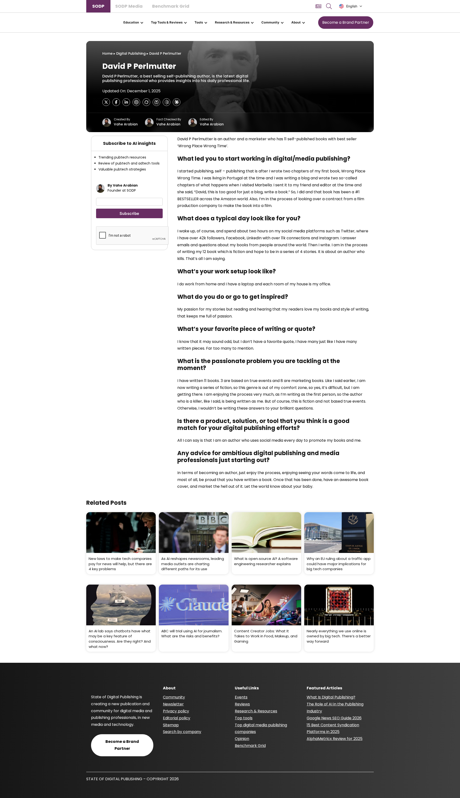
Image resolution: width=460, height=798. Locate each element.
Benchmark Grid (170, 6)
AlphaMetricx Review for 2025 (334, 738)
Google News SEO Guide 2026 (334, 718)
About (296, 22)
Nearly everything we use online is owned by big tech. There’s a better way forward (339, 636)
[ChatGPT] (136, 102)
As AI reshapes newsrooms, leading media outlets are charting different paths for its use (192, 563)
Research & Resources (232, 22)
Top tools (244, 718)
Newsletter (173, 704)
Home (107, 53)
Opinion (242, 738)
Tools (199, 22)
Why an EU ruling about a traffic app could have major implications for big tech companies (339, 563)
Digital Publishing (131, 53)
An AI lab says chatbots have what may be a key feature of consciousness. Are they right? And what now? (120, 638)
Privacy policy (176, 711)
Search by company (182, 731)
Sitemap (171, 725)
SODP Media (129, 6)
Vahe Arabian (126, 124)
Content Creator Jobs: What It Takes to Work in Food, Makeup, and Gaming (265, 636)
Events (241, 697)
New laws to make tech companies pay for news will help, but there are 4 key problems (120, 563)
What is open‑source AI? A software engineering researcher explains (266, 561)
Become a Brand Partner (345, 22)
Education (131, 22)
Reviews (242, 704)
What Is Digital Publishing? (331, 697)
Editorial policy (176, 718)
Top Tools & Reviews (167, 22)
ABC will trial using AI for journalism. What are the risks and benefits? (191, 633)
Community (270, 22)
